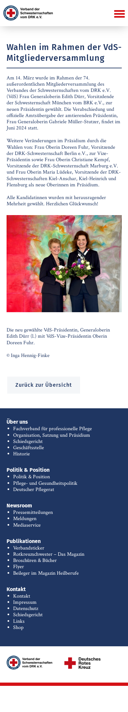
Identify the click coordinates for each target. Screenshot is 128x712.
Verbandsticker (28, 548)
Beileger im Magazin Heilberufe (46, 573)
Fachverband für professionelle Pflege (52, 428)
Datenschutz (25, 608)
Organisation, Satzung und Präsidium (51, 435)
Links (19, 621)
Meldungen (24, 518)
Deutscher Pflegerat (33, 489)
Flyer (18, 566)
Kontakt (21, 596)
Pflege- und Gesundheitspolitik (45, 483)
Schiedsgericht (28, 441)
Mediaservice (27, 525)
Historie (21, 453)
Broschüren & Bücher (35, 560)
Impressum (25, 602)
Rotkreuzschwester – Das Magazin (48, 554)
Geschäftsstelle (28, 447)
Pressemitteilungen (33, 512)
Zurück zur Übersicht (43, 385)
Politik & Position (31, 476)
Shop (18, 627)
